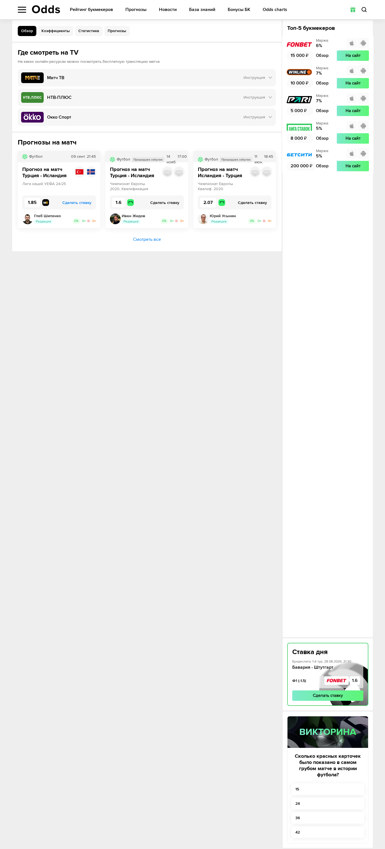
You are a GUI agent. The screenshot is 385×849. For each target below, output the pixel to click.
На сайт (353, 55)
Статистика (88, 30)
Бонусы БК (239, 9)
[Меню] (22, 10)
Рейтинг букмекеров (91, 9)
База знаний (202, 9)
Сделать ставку (328, 695)
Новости (168, 9)
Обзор (27, 30)
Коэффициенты (55, 30)
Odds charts (275, 9)
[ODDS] (46, 9)
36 (297, 817)
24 (297, 803)
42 (297, 832)
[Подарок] (353, 9)
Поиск (364, 9)
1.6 (355, 680)
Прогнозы (136, 9)
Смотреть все (147, 239)
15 (297, 789)
